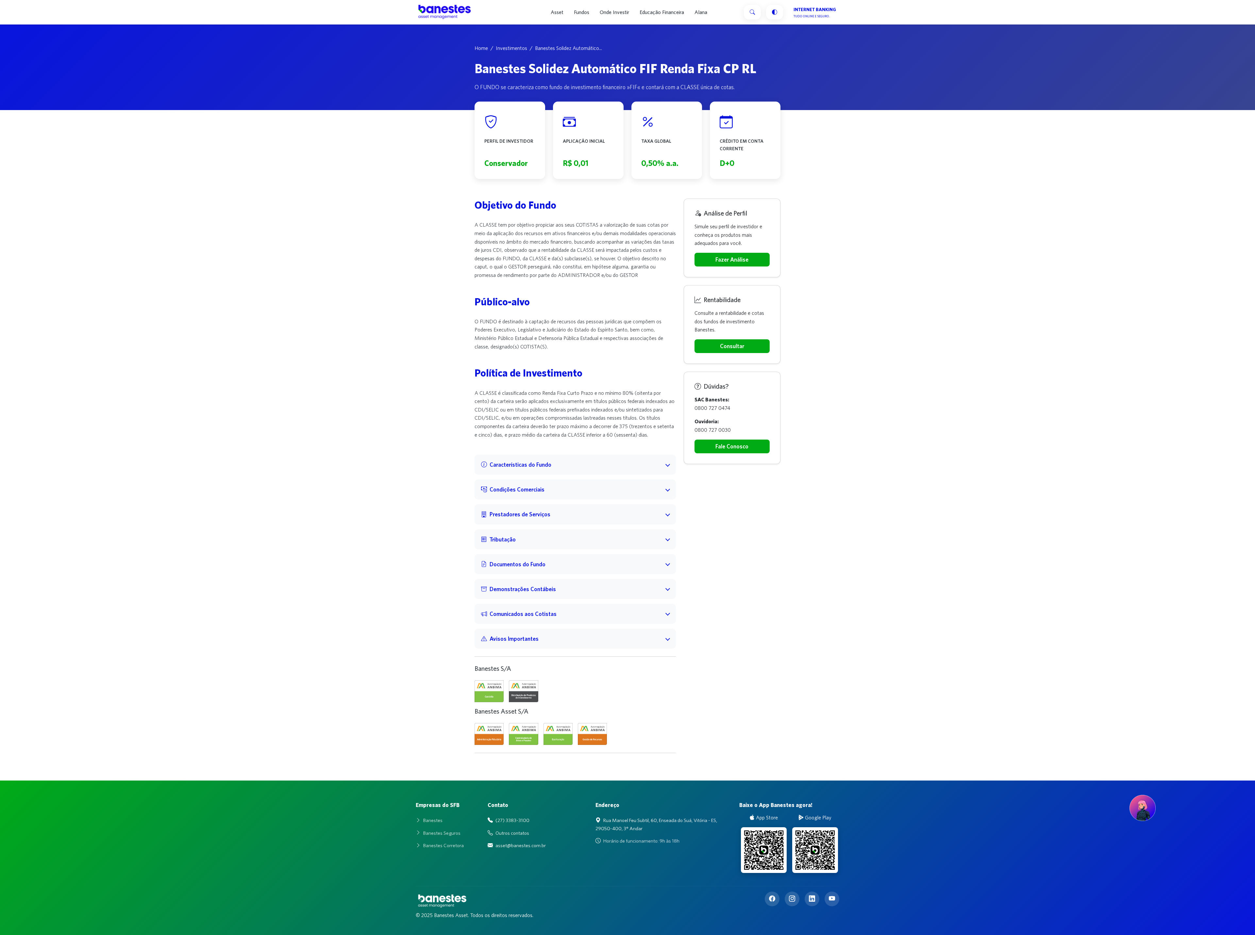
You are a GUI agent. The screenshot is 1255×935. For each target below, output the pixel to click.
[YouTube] (832, 899)
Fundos (581, 12)
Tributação (503, 539)
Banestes (433, 820)
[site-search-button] (752, 12)
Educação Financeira (662, 12)
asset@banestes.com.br (520, 845)
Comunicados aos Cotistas (523, 613)
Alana (700, 12)
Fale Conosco (731, 446)
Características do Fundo (520, 464)
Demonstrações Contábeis (523, 589)
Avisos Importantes (514, 638)
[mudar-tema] (774, 12)
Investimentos (511, 48)
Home (481, 48)
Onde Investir (614, 12)
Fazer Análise (731, 259)
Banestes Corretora (443, 845)
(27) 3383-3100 (512, 820)
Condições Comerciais (517, 489)
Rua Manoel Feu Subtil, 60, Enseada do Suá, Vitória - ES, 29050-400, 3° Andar (656, 824)
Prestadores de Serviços (520, 514)
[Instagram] (792, 899)
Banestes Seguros (441, 833)
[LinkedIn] (812, 899)
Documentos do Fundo (517, 564)
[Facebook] (772, 899)
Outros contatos (512, 833)
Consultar (732, 346)
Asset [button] (557, 12)
